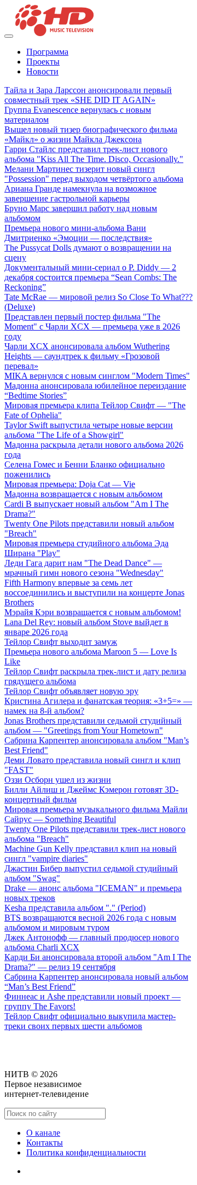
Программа (47, 51)
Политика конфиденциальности (86, 1152)
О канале (43, 1132)
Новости (42, 71)
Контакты (44, 1142)
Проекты (43, 61)
